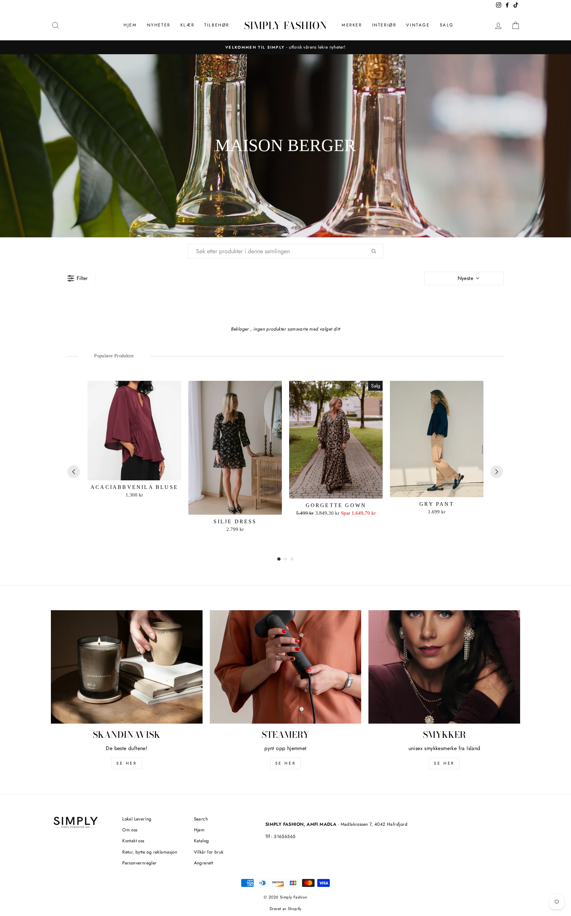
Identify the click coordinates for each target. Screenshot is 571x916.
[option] (285, 47)
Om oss (129, 829)
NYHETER (159, 25)
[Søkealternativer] (376, 251)
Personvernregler (139, 862)
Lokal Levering (137, 819)
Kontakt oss (133, 840)
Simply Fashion (285, 25)
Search (201, 819)
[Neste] (496, 471)
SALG (447, 25)
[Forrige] (73, 471)
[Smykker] (444, 667)
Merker (352, 25)
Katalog (201, 840)
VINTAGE (418, 25)
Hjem (130, 25)
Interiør (384, 25)
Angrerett (203, 862)
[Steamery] (286, 667)
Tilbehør (216, 25)
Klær (187, 25)
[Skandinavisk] (127, 667)
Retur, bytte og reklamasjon (149, 852)
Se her (285, 763)
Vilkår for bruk (209, 852)
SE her (126, 763)
